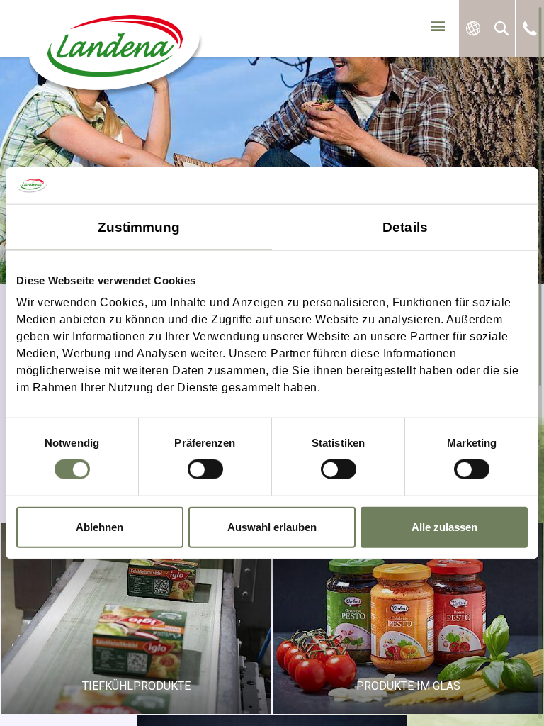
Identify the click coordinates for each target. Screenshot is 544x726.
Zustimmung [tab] (139, 226)
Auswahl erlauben (272, 526)
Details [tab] (405, 226)
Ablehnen (99, 526)
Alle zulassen (444, 526)
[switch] (205, 469)
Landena (112, 53)
